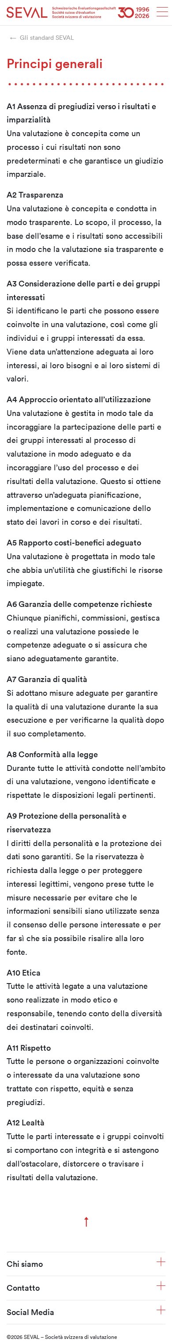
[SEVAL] (78, 13)
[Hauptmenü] (162, 14)
